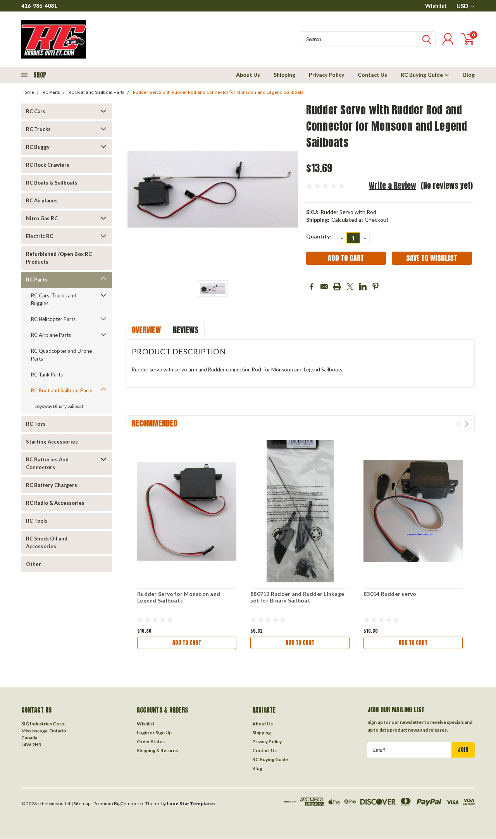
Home (27, 92)
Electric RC (39, 236)
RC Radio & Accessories (55, 503)
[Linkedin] (363, 286)
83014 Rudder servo (390, 593)
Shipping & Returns (157, 750)
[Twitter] (350, 286)
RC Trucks (38, 129)
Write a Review (392, 186)
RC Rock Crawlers (47, 165)
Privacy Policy (326, 74)
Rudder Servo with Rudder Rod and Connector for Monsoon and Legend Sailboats (218, 92)
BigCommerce (129, 803)
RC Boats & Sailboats (52, 183)
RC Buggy (38, 147)
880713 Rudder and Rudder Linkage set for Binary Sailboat (297, 597)
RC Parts (51, 92)
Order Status (151, 741)
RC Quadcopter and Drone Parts (61, 355)
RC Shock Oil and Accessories (46, 542)
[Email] (324, 286)
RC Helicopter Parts (53, 319)
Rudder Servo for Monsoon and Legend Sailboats (178, 597)
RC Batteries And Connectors (47, 463)
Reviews (185, 330)
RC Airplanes (42, 200)
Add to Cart (186, 643)
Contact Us (372, 74)
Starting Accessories (52, 441)
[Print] (337, 286)
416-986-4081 (39, 5)
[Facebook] (311, 286)
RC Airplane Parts (51, 335)
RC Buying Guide (422, 74)
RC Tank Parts (47, 374)
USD (462, 5)
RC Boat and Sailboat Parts (96, 92)
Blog (469, 74)
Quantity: (318, 236)
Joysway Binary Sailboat (59, 406)
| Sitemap (80, 803)
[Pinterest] (375, 286)
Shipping (284, 74)
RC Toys (36, 424)
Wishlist (436, 5)
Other (33, 564)
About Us (248, 74)
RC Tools (37, 521)
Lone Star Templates (191, 803)
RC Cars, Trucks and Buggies (53, 299)
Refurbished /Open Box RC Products (59, 258)
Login (143, 732)
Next (466, 424)
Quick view (187, 511)
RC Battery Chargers (51, 485)
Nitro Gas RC (42, 218)
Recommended (154, 423)
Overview (146, 330)
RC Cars (35, 111)
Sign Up (163, 732)
